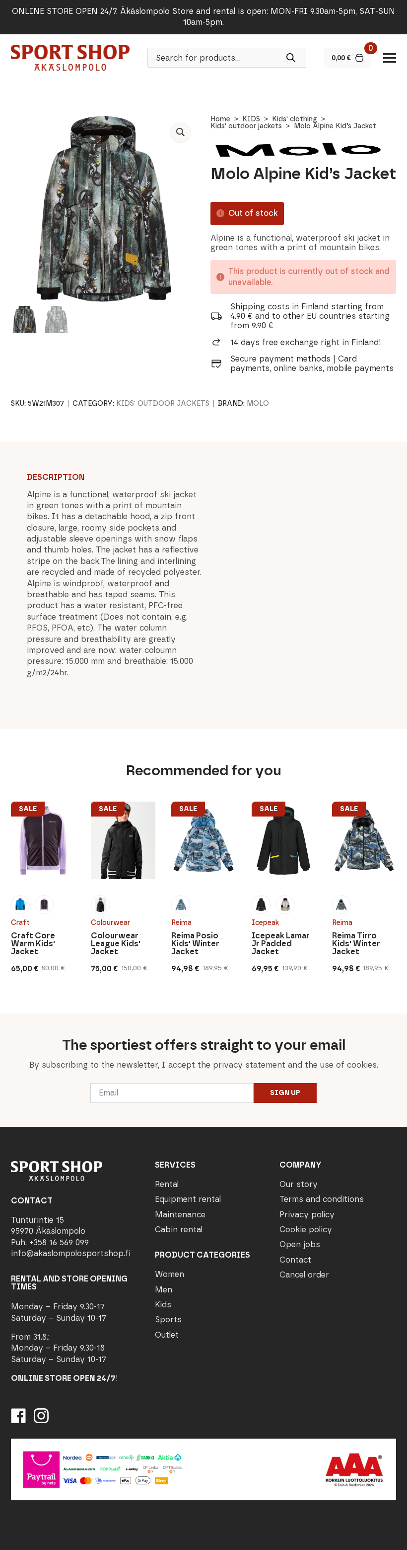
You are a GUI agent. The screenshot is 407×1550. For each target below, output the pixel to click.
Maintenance (180, 1214)
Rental (167, 1184)
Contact (295, 1260)
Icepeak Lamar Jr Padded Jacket (281, 944)
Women (169, 1274)
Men (163, 1289)
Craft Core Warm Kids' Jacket (33, 944)
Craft (20, 922)
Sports (168, 1319)
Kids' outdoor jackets (246, 126)
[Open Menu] (389, 57)
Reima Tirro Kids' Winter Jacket (356, 944)
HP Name (10, 1021)
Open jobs (299, 1244)
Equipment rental (188, 1199)
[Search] (290, 58)
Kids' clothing (294, 119)
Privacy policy (307, 1214)
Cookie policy (305, 1229)
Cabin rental (179, 1229)
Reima (181, 922)
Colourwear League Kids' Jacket (115, 944)
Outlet (167, 1335)
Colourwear (110, 922)
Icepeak (265, 922)
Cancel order (304, 1274)
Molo (258, 403)
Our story (298, 1184)
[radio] (20, 904)
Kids (163, 1304)
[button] (180, 132)
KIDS (251, 119)
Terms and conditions (321, 1199)
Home (220, 119)
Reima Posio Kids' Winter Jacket (195, 944)
